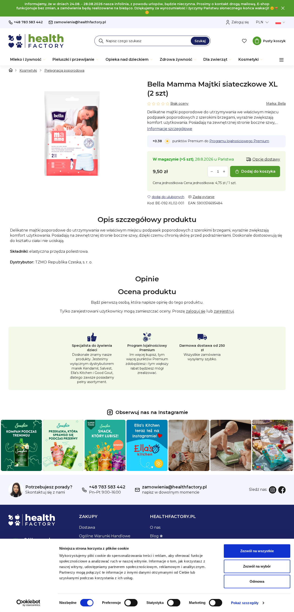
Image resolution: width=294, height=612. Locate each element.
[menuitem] (28, 59)
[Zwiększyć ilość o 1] (224, 171)
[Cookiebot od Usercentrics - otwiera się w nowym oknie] (28, 602)
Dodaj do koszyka (258, 171)
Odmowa (257, 581)
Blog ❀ (156, 536)
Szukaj (200, 41)
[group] (72, 133)
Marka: (276, 103)
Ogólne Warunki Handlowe (104, 536)
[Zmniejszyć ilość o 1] (212, 171)
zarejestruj (224, 311)
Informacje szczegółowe (169, 129)
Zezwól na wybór (257, 566)
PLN (259, 22)
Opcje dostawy (266, 159)
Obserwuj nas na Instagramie (152, 412)
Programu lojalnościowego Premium (239, 141)
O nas (155, 527)
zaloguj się (195, 311)
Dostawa (87, 527)
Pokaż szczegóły (245, 603)
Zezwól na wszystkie (257, 551)
